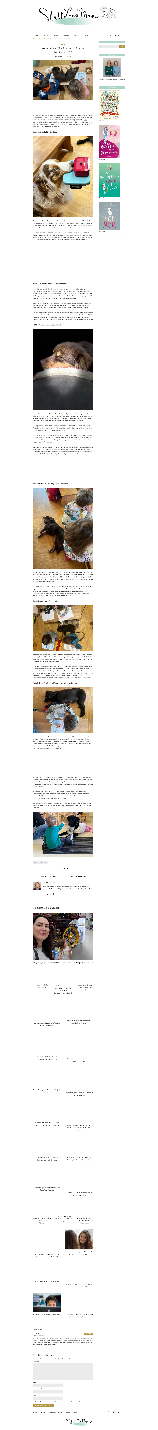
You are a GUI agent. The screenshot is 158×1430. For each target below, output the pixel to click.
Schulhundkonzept (64, 591)
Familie (46, 35)
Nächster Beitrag (78, 876)
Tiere (45, 862)
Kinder (56, 35)
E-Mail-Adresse (37, 1389)
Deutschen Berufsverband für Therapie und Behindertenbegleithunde (57, 741)
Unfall (76, 221)
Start (34, 38)
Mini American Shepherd (50, 586)
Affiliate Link (102, 121)
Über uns (60, 1412)
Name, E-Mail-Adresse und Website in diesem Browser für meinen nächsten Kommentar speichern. (60, 1401)
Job (35, 862)
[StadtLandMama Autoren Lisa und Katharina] (112, 67)
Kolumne (35, 35)
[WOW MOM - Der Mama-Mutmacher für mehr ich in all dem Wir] (109, 179)
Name (35, 1382)
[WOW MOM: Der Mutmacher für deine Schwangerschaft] (109, 141)
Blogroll (68, 1412)
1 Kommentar (67, 56)
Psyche (40, 862)
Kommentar (36, 1361)
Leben (66, 35)
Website (35, 1395)
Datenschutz (52, 1412)
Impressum (43, 1412)
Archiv (75, 1412)
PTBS (85, 120)
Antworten (89, 1333)
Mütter (76, 35)
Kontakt (86, 35)
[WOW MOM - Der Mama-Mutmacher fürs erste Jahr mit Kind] (109, 215)
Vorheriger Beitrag (48, 876)
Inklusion (41, 38)
